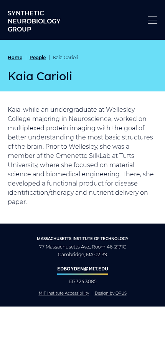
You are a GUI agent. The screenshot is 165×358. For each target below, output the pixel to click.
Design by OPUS (111, 293)
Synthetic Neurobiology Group (34, 21)
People (38, 57)
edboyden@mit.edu (82, 268)
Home (15, 57)
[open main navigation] (152, 20)
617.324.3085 (83, 281)
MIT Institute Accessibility (64, 293)
